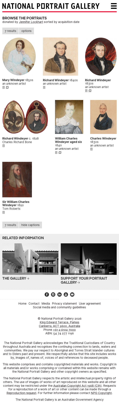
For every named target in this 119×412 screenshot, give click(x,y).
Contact (34, 303)
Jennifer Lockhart (31, 22)
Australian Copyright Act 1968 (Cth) (77, 386)
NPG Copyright (101, 393)
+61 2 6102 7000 (64, 330)
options (26, 31)
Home (22, 303)
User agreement (90, 303)
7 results (10, 31)
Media (46, 303)
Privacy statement (64, 303)
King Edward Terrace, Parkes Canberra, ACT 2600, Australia (59, 324)
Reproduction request (21, 393)
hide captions (30, 225)
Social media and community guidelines (59, 307)
